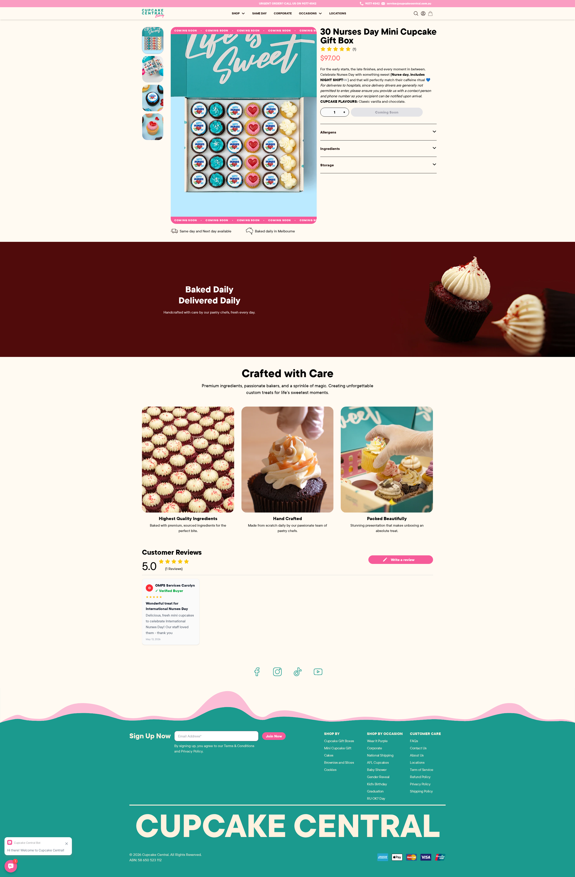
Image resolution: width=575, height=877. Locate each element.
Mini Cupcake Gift (337, 748)
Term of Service (421, 769)
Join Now (274, 736)
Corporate (283, 13)
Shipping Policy (421, 791)
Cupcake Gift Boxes (339, 741)
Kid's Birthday (377, 784)
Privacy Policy (420, 784)
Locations (337, 13)
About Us (417, 755)
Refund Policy (420, 777)
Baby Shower (377, 769)
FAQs (414, 741)
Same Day (259, 13)
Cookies (330, 769)
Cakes (328, 755)
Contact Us (418, 748)
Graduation (375, 791)
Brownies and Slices (339, 762)
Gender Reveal (378, 777)
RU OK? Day (376, 798)
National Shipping (380, 755)
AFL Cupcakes (378, 762)
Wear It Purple (377, 741)
